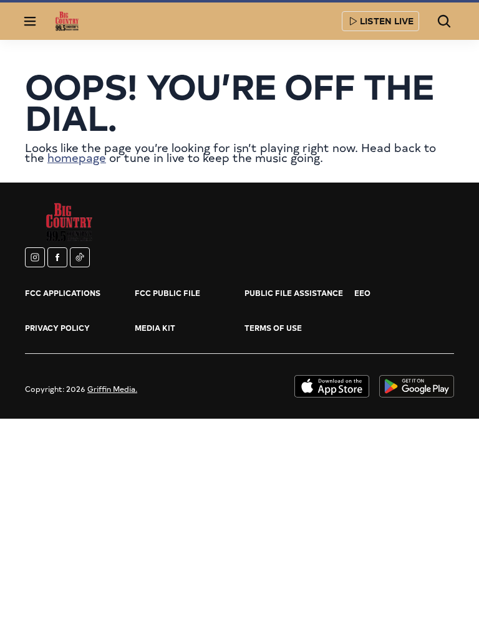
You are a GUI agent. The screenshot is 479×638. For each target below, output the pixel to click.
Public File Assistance (293, 292)
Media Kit (155, 327)
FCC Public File (167, 292)
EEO (362, 292)
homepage (76, 157)
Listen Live (387, 21)
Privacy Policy (57, 327)
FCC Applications (62, 292)
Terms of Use (273, 327)
